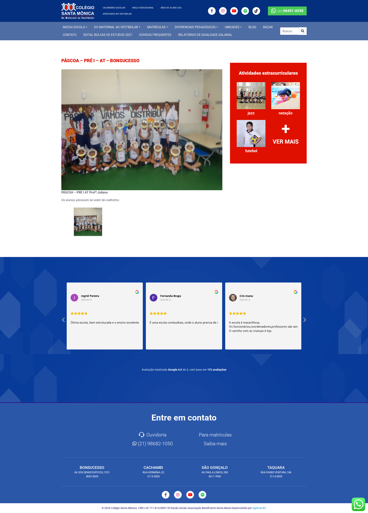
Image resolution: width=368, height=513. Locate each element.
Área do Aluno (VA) (171, 8)
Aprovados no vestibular (117, 14)
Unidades (232, 27)
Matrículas (156, 27)
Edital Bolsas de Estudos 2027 (107, 35)
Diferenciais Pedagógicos (195, 27)
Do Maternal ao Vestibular (116, 27)
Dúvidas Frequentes (155, 35)
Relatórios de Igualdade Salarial (205, 35)
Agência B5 (259, 508)
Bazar (268, 27)
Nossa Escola (74, 27)
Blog (252, 27)
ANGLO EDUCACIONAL (143, 8)
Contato (69, 35)
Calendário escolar (114, 8)
